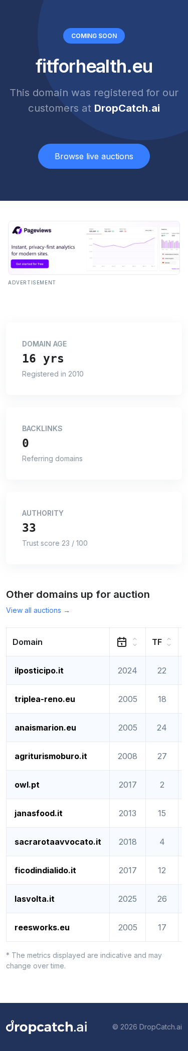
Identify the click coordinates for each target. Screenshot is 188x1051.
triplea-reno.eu (45, 699)
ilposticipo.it (39, 670)
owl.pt (27, 785)
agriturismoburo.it (51, 756)
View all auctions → (38, 610)
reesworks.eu (42, 927)
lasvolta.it (35, 899)
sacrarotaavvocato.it (58, 842)
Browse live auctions (94, 156)
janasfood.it (39, 813)
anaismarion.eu (45, 728)
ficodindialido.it (45, 870)
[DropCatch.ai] (46, 1027)
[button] (58, 641)
